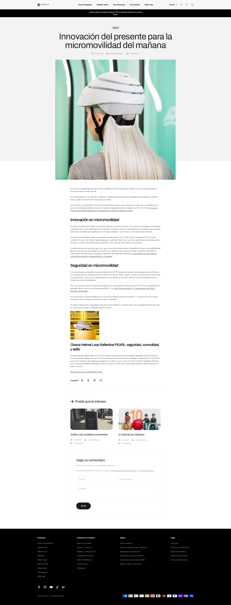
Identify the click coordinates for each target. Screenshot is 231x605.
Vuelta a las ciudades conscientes (89, 434)
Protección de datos (178, 551)
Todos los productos (45, 543)
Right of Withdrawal (84, 560)
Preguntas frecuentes (85, 556)
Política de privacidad (179, 556)
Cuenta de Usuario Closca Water (132, 560)
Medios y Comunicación (86, 551)
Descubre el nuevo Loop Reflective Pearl (86, 372)
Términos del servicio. (147, 471)
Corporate (174, 543)
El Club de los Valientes (131, 434)
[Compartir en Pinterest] (94, 380)
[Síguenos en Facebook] (39, 587)
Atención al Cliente (84, 543)
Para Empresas (119, 5)
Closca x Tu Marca (84, 547)
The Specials (135, 5)
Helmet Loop (42, 551)
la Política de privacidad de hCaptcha (123, 471)
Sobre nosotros (126, 543)
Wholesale (81, 568)
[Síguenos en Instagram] (45, 587)
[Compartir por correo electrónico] (100, 380)
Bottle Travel (42, 560)
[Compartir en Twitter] (88, 380)
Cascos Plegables (85, 5)
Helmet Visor (42, 547)
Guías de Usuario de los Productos (133, 547)
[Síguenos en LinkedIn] (63, 587)
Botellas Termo (102, 5)
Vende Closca (82, 564)
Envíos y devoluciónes (179, 560)
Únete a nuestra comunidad (130, 564)
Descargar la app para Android (132, 556)
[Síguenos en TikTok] (57, 587)
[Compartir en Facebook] (82, 380)
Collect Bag (41, 568)
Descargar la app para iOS (130, 551)
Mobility (115, 28)
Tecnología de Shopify (56, 596)
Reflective (41, 556)
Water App (149, 5)
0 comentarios (134, 53)
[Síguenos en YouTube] (51, 587)
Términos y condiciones (180, 547)
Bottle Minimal (42, 564)
